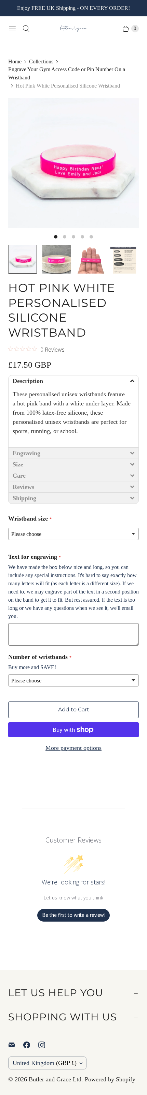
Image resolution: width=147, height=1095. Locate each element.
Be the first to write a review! (73, 915)
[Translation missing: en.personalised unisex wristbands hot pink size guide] (124, 259)
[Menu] (12, 28)
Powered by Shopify (110, 1079)
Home (15, 61)
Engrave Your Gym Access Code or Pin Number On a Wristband (66, 73)
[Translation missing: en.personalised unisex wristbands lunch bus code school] (90, 259)
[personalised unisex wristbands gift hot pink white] (73, 163)
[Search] (26, 28)
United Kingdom (45, 1063)
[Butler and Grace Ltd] (73, 28)
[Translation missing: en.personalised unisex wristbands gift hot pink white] (22, 259)
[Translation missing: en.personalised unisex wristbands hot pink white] (56, 259)
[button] (73, 380)
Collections (41, 61)
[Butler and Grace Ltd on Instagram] (45, 1044)
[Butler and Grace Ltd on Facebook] (30, 1044)
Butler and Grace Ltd (55, 1079)
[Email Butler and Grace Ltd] (15, 1044)
